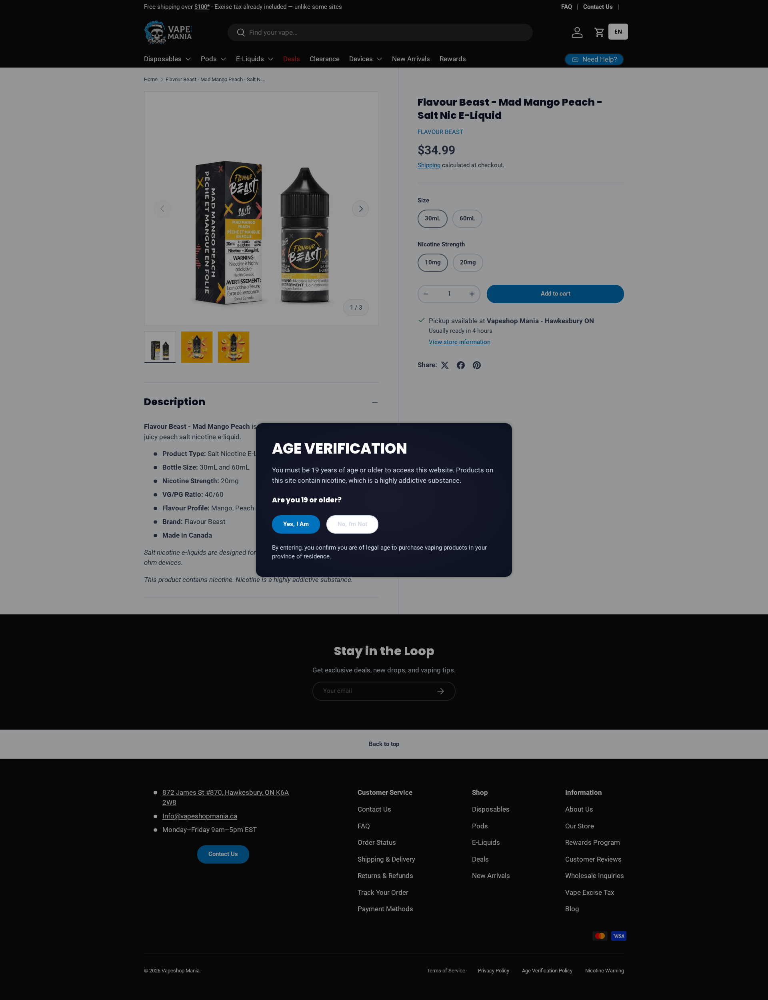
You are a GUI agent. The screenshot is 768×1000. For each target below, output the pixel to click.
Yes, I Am (296, 524)
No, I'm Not (352, 524)
